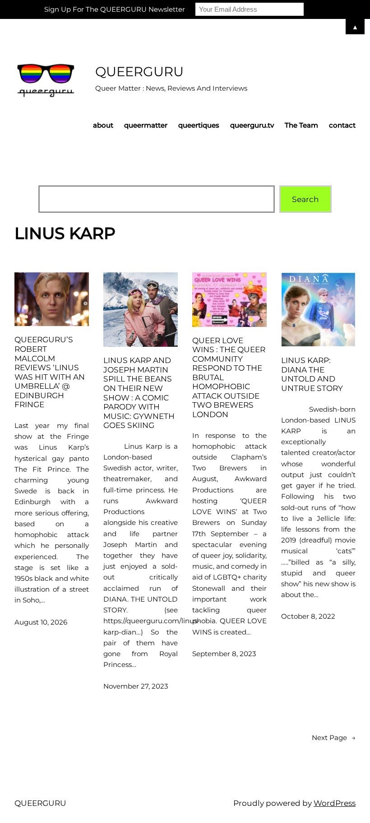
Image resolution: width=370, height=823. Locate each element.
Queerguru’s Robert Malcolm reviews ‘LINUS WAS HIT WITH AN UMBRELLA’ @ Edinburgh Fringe (49, 372)
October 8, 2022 (308, 616)
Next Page (334, 737)
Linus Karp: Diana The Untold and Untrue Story (312, 374)
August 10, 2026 (40, 622)
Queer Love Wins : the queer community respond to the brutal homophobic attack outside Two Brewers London (228, 377)
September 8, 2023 (224, 653)
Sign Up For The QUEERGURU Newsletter (114, 9)
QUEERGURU (139, 71)
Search (305, 199)
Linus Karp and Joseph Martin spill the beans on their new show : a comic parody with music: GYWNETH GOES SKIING (139, 393)
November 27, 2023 (135, 686)
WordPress (335, 803)
